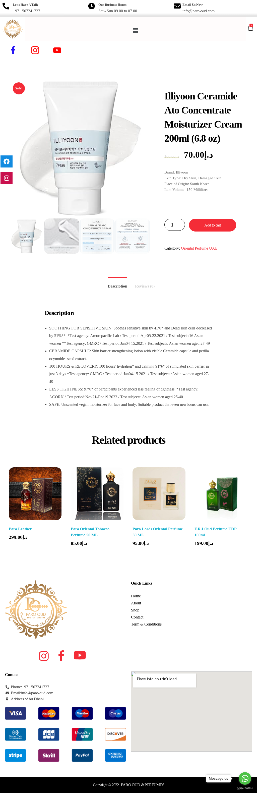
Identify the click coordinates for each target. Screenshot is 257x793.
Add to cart (212, 225)
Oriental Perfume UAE (199, 248)
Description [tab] (117, 286)
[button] (135, 31)
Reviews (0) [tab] (145, 286)
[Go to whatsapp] (245, 778)
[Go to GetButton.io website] (245, 787)
